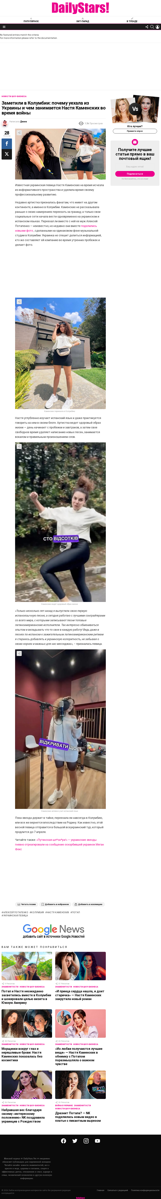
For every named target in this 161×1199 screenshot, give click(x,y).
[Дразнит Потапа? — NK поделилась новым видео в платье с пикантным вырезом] (80, 1085)
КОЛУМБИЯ (37, 912)
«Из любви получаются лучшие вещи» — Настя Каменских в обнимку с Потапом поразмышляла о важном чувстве (78, 1056)
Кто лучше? (134, 126)
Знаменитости (10, 987)
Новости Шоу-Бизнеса (32, 987)
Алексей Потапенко (15, 912)
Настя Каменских (58, 912)
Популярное (31, 21)
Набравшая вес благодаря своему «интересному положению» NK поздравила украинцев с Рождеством (23, 1115)
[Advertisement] (80, 66)
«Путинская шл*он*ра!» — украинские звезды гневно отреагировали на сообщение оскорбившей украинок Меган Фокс (59, 844)
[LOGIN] (157, 27)
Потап (76, 912)
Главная (100, 1190)
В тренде (132, 21)
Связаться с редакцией (117, 1190)
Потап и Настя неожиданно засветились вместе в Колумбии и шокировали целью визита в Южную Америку (26, 997)
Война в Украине (64, 1105)
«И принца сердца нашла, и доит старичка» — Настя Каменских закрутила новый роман (79, 995)
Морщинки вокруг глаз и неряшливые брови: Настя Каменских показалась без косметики (22, 1054)
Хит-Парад (82, 21)
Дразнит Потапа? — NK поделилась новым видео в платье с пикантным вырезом (78, 1117)
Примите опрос (135, 131)
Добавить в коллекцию (90, 904)
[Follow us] (147, 27)
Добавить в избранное (57, 904)
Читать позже (28, 904)
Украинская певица (15, 915)
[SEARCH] (152, 27)
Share (19, 132)
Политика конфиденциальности (145, 1190)
